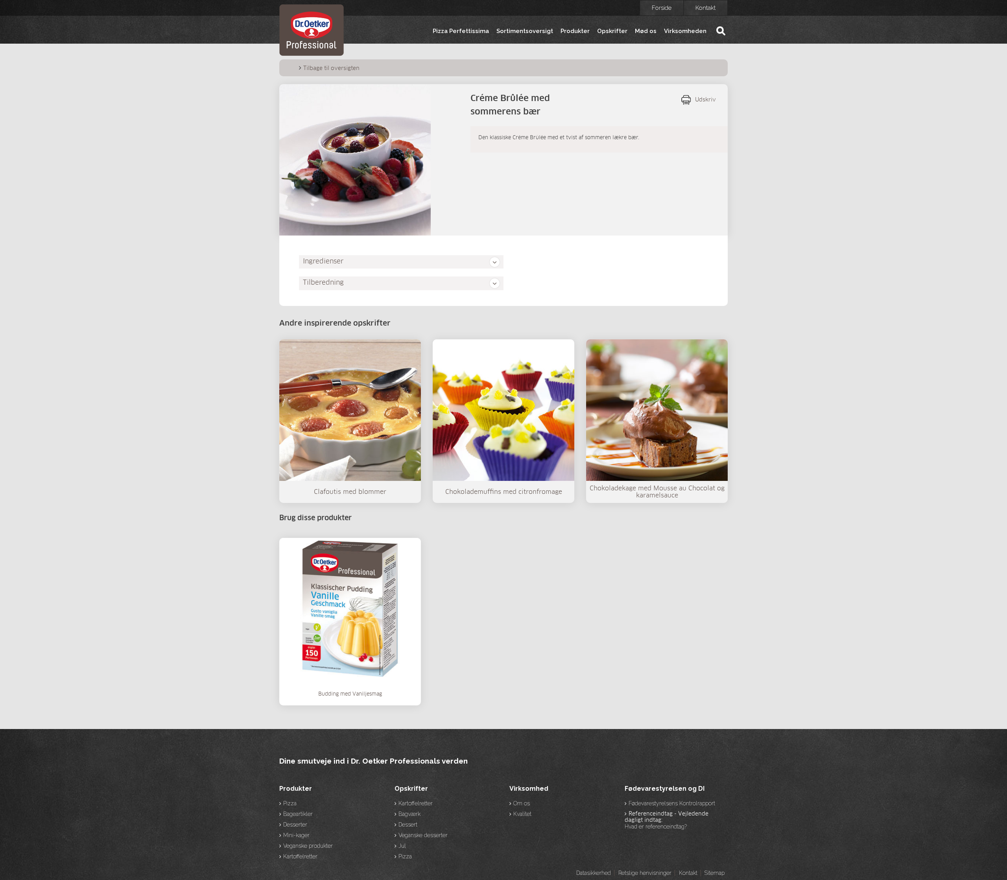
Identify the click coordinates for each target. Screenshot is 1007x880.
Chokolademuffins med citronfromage (503, 492)
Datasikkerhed (593, 873)
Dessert (407, 824)
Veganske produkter (308, 846)
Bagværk (409, 814)
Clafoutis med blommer (350, 492)
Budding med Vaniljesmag (350, 694)
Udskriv (705, 100)
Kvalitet (522, 814)
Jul (402, 846)
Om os (521, 803)
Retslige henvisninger (644, 873)
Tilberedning (323, 283)
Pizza (290, 803)
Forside (661, 7)
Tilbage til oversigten (331, 68)
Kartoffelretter (300, 856)
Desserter (295, 824)
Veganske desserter (423, 835)
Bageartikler (298, 814)
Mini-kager (296, 835)
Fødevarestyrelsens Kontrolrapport (672, 803)
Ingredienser (323, 261)
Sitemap (714, 873)
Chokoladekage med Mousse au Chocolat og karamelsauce (657, 492)
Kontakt (705, 7)
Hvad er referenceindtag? (656, 826)
